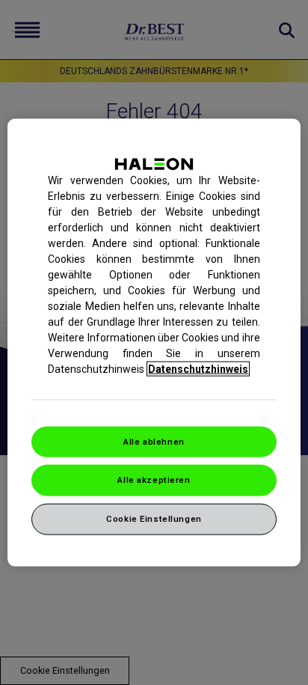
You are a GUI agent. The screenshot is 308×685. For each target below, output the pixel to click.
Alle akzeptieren (153, 480)
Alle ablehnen (153, 441)
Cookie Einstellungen (153, 519)
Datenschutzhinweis (198, 368)
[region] (153, 342)
